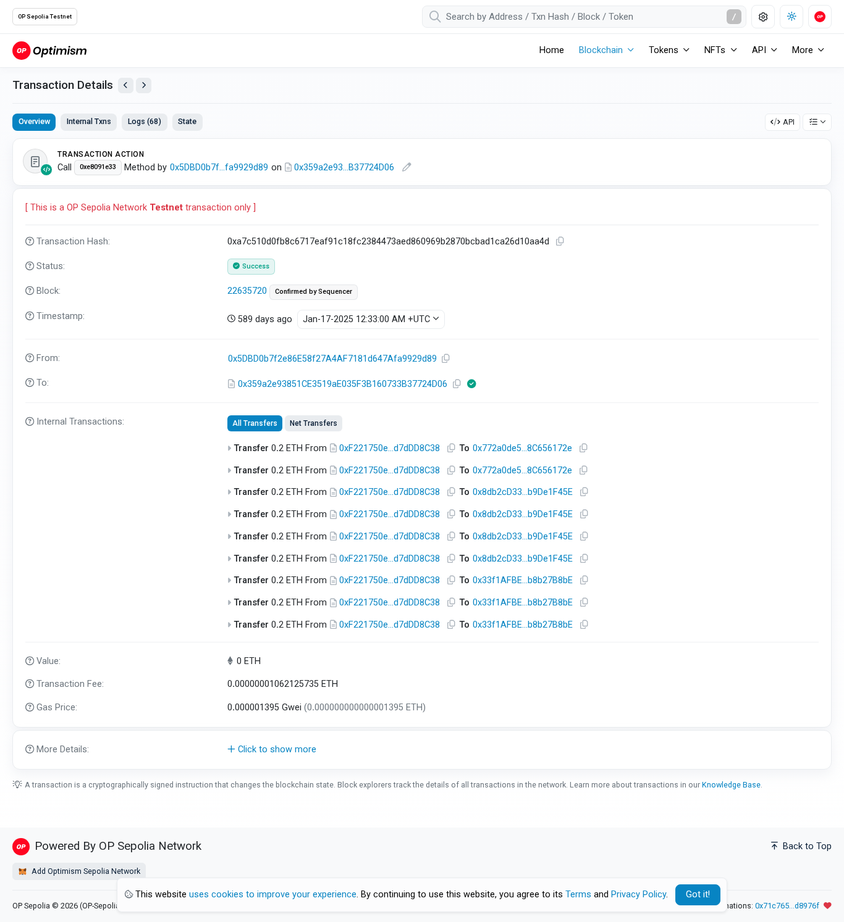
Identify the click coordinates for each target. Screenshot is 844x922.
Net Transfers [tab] (313, 423)
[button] (422, 750)
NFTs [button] (714, 50)
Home (551, 50)
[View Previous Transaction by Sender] (125, 85)
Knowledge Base (731, 784)
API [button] (759, 50)
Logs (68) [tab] (144, 121)
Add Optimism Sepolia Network (85, 871)
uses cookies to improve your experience (273, 894)
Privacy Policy (638, 894)
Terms (578, 894)
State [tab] (187, 121)
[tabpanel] (422, 453)
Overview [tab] (34, 121)
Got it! (698, 894)
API (789, 122)
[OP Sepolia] (49, 50)
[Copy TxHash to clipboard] (559, 241)
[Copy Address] (445, 359)
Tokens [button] (663, 50)
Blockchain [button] (601, 50)
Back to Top (806, 846)
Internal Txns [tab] (89, 121)
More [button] (802, 50)
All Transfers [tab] (254, 423)
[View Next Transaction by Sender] (143, 85)
